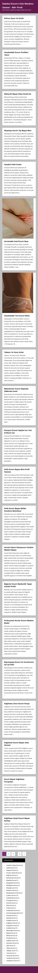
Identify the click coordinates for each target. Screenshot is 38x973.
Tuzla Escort (10, 953)
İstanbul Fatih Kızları (13, 164)
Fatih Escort (10, 908)
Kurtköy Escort (10, 928)
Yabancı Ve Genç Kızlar (14, 352)
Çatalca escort (10, 895)
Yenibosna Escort (11, 958)
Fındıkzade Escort (12, 910)
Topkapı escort (10, 950)
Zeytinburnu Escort (12, 960)
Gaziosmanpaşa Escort (13, 913)
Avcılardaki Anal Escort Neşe (16, 241)
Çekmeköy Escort (11, 898)
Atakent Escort (10, 868)
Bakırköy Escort (11, 880)
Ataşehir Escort (11, 870)
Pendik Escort (10, 938)
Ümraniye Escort (11, 955)
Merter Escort (10, 935)
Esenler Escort (11, 903)
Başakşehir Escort (12, 883)
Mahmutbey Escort (12, 930)
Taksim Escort (10, 948)
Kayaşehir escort (11, 925)
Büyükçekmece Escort (13, 893)
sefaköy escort (10, 940)
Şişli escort (9, 945)
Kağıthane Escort (11, 923)
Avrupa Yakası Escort (13, 873)
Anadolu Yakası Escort (13, 865)
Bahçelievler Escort (12, 878)
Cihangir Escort (11, 900)
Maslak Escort (10, 933)
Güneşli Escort (11, 915)
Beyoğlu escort (11, 888)
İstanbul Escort (11, 918)
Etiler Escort (10, 905)
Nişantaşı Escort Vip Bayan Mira (17, 131)
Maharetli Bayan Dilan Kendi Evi (17, 94)
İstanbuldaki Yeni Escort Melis (17, 316)
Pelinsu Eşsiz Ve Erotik (14, 18)
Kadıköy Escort (11, 920)
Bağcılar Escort (11, 875)
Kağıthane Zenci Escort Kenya (17, 704)
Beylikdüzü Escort (12, 885)
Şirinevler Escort (11, 943)
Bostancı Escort (11, 890)
